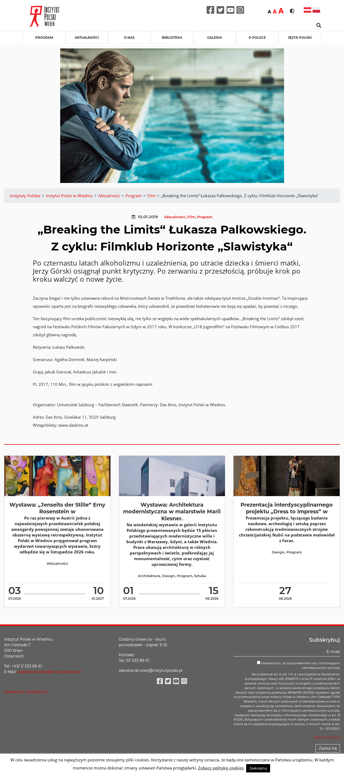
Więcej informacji (327, 737)
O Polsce (257, 38)
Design (168, 576)
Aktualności (87, 38)
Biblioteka (172, 38)
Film (191, 217)
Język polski (300, 38)
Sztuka (200, 576)
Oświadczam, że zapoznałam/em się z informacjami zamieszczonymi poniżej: (300, 665)
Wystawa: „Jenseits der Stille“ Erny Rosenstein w (57, 508)
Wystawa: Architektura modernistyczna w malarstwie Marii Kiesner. (172, 511)
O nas (129, 38)
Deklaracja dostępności (26, 691)
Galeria (214, 38)
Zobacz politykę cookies (221, 768)
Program (44, 38)
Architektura (149, 576)
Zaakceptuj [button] (258, 768)
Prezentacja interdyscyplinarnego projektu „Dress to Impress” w (287, 508)
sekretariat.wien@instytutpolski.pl (49, 671)
